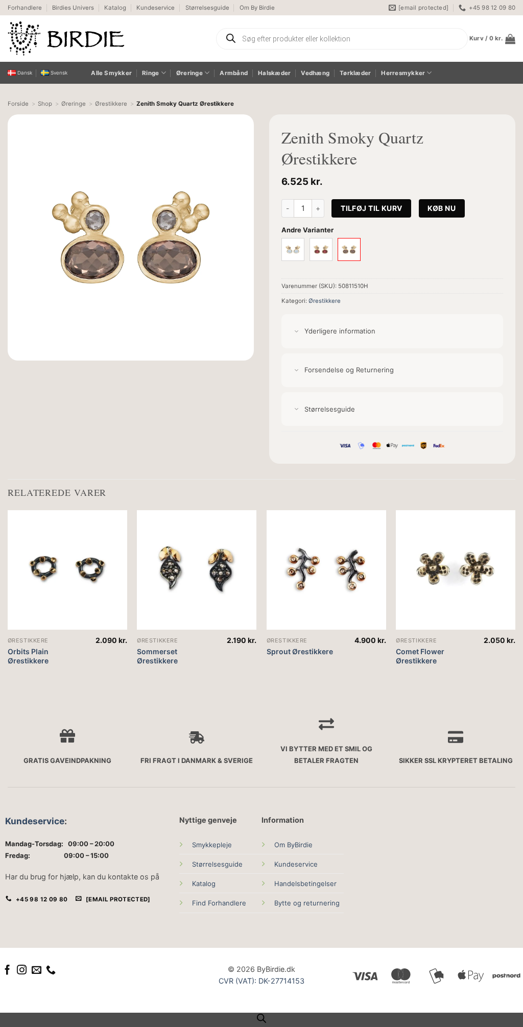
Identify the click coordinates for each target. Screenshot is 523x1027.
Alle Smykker (111, 73)
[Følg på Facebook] (7, 970)
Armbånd (234, 73)
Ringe (150, 73)
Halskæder (274, 73)
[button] (492, 39)
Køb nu (441, 208)
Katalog (115, 7)
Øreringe (189, 73)
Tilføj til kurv (371, 208)
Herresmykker (403, 73)
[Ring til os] (51, 970)
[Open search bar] (261, 1018)
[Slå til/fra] (296, 332)
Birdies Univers (73, 7)
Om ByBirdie (293, 845)
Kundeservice (155, 7)
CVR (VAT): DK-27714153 (261, 980)
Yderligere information (339, 331)
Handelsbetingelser (305, 883)
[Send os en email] (36, 970)
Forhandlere (25, 7)
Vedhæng (315, 73)
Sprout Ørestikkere (300, 651)
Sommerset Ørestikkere (157, 656)
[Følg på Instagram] (22, 970)
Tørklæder (355, 73)
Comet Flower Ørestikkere (420, 656)
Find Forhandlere (219, 903)
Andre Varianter (307, 230)
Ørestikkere (324, 300)
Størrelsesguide (207, 7)
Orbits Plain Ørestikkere (28, 656)
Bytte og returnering (307, 903)
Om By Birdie (257, 7)
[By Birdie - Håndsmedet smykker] (103, 38)
